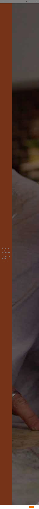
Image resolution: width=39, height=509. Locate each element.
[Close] (38, 507)
